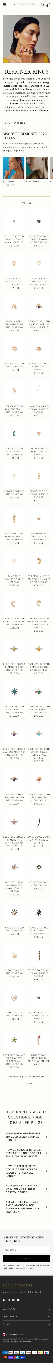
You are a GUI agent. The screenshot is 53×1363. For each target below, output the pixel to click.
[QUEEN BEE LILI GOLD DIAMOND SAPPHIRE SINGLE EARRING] (14, 779)
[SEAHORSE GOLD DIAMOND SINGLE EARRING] (39, 476)
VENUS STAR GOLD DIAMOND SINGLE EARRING (39, 366)
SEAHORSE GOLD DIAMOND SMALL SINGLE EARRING (14, 536)
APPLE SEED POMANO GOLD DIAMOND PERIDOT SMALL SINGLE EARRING (14, 1059)
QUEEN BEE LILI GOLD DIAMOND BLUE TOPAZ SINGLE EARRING (39, 753)
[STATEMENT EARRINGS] (13, 168)
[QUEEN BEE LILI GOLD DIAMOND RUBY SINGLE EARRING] (39, 779)
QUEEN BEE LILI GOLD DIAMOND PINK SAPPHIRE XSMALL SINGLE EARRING (14, 841)
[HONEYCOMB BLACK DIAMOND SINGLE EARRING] (39, 391)
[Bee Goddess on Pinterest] (9, 1301)
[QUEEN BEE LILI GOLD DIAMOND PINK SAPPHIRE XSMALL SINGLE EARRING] (14, 821)
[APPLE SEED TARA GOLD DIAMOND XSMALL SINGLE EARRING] (14, 867)
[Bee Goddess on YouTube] (18, 1301)
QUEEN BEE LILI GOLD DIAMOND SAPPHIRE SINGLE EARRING (14, 797)
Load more (26, 1083)
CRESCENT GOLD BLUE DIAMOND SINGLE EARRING (14, 451)
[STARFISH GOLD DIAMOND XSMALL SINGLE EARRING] (39, 518)
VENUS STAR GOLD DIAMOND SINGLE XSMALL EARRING (14, 239)
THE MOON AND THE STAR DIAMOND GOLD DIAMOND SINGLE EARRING (39, 623)
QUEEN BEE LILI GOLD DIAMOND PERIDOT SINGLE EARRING (14, 667)
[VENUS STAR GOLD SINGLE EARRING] (14, 348)
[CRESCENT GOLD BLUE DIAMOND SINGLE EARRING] (14, 433)
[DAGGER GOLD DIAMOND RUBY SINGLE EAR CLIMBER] (39, 1040)
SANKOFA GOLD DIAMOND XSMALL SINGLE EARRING (39, 281)
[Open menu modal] (4, 4)
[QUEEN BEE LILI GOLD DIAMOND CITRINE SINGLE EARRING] (39, 648)
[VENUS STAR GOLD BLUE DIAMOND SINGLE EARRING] (39, 221)
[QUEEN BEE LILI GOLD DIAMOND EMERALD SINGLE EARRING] (39, 691)
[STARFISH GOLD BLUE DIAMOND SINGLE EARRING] (39, 997)
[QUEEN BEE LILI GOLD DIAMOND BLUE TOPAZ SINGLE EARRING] (39, 733)
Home (6, 123)
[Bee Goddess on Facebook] (4, 1301)
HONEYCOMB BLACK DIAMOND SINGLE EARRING (39, 409)
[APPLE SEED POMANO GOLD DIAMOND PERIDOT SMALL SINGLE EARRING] (14, 1040)
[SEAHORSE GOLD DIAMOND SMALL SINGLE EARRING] (14, 518)
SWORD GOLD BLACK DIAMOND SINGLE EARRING (39, 840)
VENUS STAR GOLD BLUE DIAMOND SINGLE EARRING (39, 239)
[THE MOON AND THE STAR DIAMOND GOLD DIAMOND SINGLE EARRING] (39, 603)
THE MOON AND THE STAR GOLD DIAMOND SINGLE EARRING (39, 579)
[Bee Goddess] (26, 4)
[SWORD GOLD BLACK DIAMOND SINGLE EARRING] (39, 821)
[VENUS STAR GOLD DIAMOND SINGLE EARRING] (39, 348)
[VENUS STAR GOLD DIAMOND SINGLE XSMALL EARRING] (14, 221)
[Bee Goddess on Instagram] (14, 1301)
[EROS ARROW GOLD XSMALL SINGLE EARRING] (39, 433)
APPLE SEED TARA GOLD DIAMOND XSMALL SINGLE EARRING (14, 887)
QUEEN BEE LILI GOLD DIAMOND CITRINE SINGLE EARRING (39, 667)
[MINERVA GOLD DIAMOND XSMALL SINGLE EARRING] (14, 306)
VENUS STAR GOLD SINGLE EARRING (14, 365)
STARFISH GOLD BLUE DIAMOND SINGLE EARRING (39, 1016)
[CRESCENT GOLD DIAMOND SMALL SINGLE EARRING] (14, 391)
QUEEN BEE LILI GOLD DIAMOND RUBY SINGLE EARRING (39, 797)
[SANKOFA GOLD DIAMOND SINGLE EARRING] (14, 263)
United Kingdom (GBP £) (16, 1334)
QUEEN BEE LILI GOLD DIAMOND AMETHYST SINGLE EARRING (14, 752)
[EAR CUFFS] (37, 168)
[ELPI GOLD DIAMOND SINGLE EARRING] (14, 476)
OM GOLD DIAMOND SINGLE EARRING (14, 972)
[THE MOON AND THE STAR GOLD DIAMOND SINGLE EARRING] (39, 561)
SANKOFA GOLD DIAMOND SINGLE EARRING (14, 281)
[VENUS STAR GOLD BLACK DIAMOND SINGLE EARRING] (39, 912)
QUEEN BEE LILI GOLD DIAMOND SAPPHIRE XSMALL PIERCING (39, 324)
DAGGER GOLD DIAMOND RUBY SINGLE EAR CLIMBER (39, 1058)
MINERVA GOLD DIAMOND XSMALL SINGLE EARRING (14, 324)
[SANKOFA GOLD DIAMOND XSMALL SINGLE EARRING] (39, 263)
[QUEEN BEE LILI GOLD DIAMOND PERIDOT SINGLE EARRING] (14, 648)
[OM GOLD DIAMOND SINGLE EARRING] (14, 955)
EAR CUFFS (32, 181)
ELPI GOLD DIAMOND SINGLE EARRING (14, 493)
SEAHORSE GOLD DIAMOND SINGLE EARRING (39, 494)
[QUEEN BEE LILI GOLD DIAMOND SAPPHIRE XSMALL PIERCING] (39, 306)
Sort (28, 203)
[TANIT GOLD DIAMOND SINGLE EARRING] (14, 561)
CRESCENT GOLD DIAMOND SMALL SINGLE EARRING (14, 409)
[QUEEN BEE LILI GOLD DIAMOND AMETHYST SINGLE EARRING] (14, 733)
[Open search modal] (42, 4)
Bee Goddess (23, 1339)
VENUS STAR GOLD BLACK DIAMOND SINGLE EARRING (39, 931)
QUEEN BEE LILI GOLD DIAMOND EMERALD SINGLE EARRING (39, 709)
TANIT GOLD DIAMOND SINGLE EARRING (14, 579)
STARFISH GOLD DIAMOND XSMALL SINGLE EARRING (39, 536)
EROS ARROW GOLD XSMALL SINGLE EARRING (39, 451)
